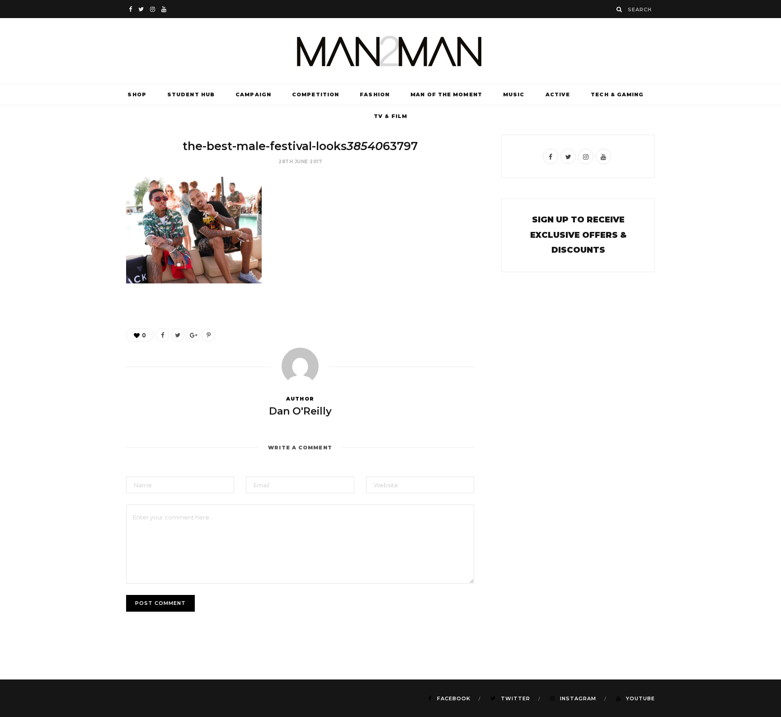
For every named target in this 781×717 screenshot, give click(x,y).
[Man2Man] (390, 51)
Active (558, 94)
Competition (315, 94)
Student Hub (191, 94)
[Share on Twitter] (177, 335)
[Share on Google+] (193, 335)
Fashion (375, 94)
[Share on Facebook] (162, 335)
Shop (136, 94)
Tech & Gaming (617, 94)
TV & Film (390, 116)
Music (514, 94)
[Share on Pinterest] (208, 335)
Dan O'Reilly (300, 411)
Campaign (253, 94)
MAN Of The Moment (446, 94)
